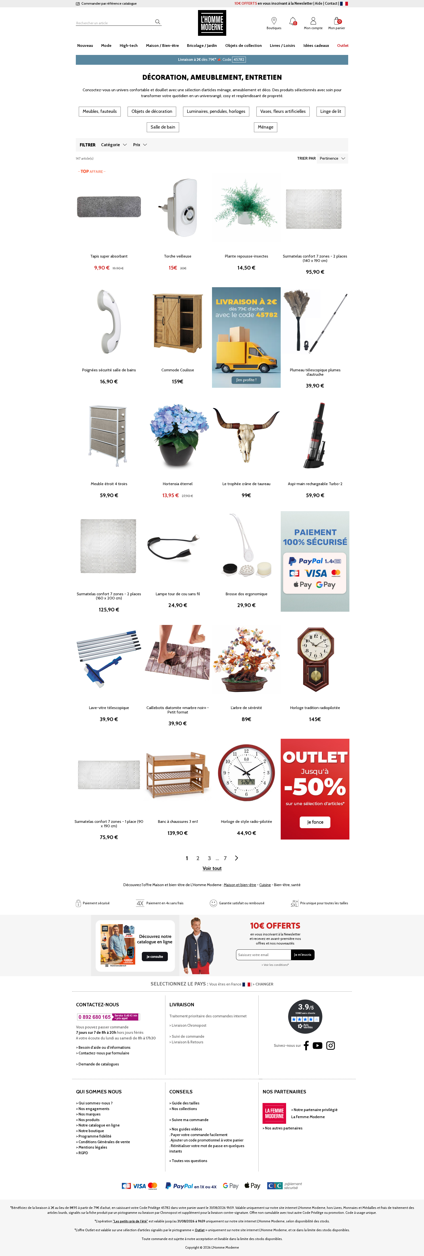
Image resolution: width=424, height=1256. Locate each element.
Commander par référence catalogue (109, 3)
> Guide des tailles (184, 1103)
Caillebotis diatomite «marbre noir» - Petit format (177, 709)
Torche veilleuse (177, 256)
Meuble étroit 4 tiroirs (109, 483)
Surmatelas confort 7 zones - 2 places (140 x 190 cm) (315, 258)
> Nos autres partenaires (283, 1128)
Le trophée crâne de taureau (246, 483)
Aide (318, 3)
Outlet (200, 1230)
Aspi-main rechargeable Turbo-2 (315, 483)
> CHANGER (263, 984)
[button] (82, 207)
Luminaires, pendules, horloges (216, 111)
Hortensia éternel (178, 483)
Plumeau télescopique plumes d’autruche (315, 372)
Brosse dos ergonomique (246, 594)
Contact (331, 3)
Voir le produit (109, 238)
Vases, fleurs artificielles (283, 111)
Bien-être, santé (287, 885)
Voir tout (212, 868)
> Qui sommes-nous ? (94, 1103)
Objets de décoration (152, 111)
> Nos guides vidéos (185, 1129)
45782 (239, 59)
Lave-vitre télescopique (109, 707)
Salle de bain (163, 127)
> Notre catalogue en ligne (98, 1125)
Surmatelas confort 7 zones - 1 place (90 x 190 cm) (109, 823)
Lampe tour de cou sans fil (178, 594)
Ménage (265, 127)
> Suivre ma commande (189, 1120)
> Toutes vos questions (188, 1161)
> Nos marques (88, 1114)
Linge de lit (330, 111)
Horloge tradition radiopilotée (315, 707)
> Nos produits (88, 1120)
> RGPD (82, 1153)
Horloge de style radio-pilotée (246, 821)
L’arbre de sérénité (246, 707)
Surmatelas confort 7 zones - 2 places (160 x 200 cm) (109, 596)
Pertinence (329, 158)
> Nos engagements (92, 1109)
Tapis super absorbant (109, 256)
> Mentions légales (91, 1147)
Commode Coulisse (177, 370)
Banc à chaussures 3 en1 (178, 821)
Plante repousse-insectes (246, 256)
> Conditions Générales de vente (103, 1142)
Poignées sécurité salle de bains (109, 370)
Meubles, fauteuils (100, 111)
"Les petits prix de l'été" (130, 1221)
